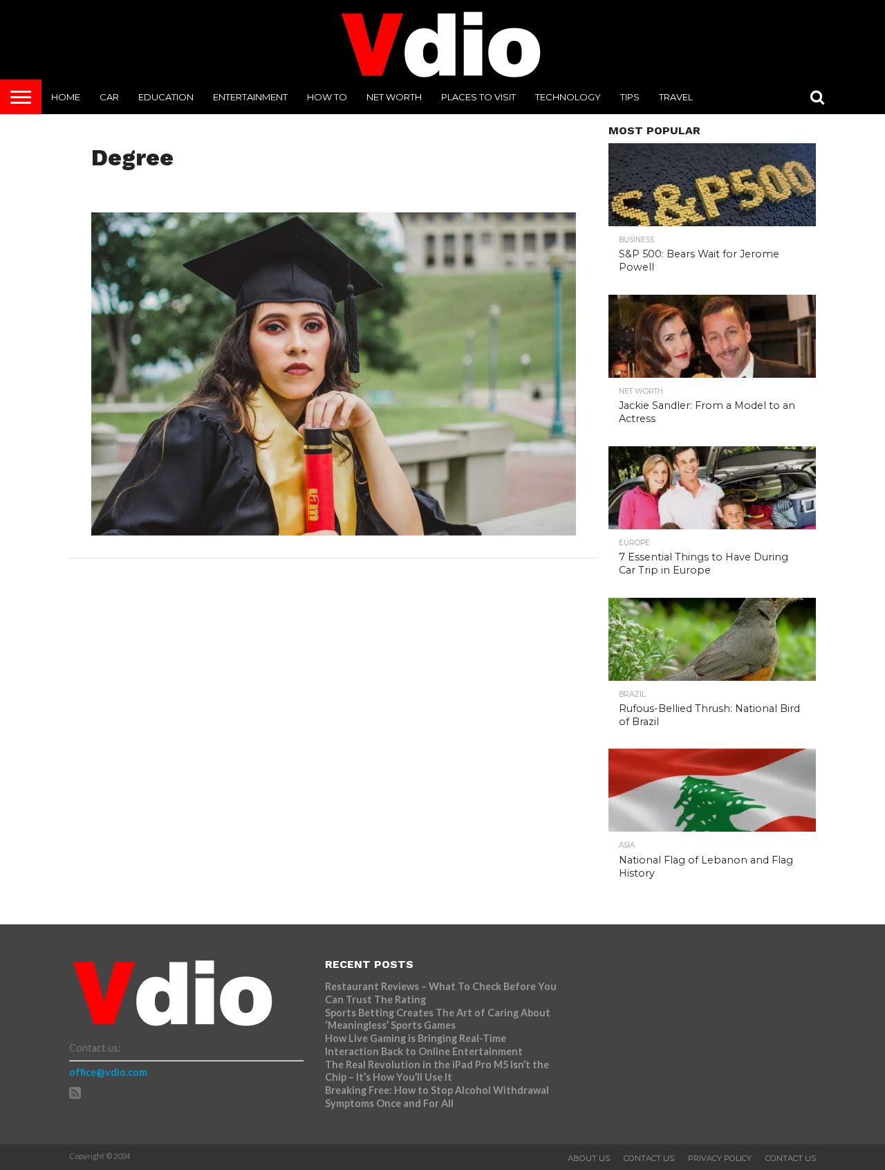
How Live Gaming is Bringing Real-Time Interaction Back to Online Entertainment (425, 1044)
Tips (630, 96)
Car (109, 96)
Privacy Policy (720, 1158)
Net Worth (394, 96)
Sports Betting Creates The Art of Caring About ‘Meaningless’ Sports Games (437, 1019)
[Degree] (333, 531)
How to (327, 96)
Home (65, 96)
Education (166, 96)
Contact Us (649, 1158)
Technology (568, 96)
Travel (676, 96)
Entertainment (250, 96)
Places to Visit (478, 96)
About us (589, 1158)
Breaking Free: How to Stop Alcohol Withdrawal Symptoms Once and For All (437, 1096)
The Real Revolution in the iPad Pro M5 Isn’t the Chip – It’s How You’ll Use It (437, 1071)
